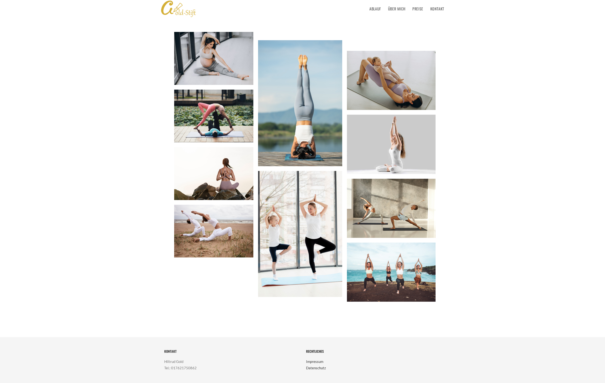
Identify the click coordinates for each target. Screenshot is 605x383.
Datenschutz (316, 368)
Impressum (314, 361)
